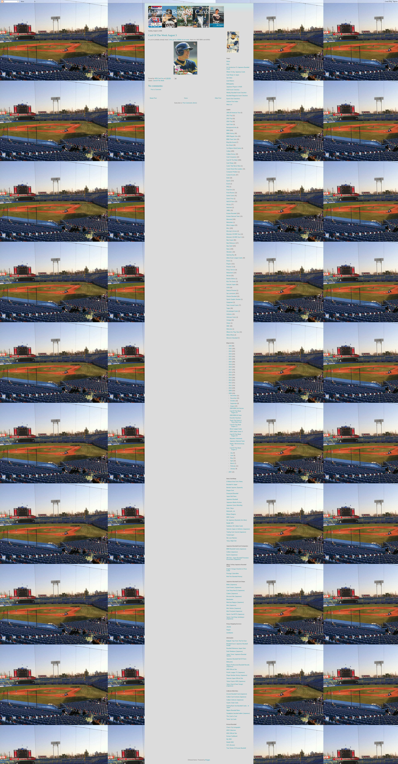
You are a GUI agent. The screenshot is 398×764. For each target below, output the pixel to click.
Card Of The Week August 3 (235, 448)
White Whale (230, 335)
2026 (230, 346)
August (232, 406)
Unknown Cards (231, 317)
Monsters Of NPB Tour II (233, 237)
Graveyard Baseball (232, 493)
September (233, 403)
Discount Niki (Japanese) (233, 596)
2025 (230, 348)
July (231, 453)
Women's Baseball (232, 338)
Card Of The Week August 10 (235, 435)
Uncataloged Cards (232, 311)
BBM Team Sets (231, 139)
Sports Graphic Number (233, 299)
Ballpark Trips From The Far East (236, 641)
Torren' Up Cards (231, 719)
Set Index (229, 78)
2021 (230, 359)
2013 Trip (229, 115)
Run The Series (231, 281)
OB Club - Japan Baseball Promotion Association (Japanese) (237, 558)
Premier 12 (229, 266)
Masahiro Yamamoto (236, 438)
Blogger (207, 760)
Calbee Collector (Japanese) (234, 700)
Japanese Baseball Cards (179, 11)
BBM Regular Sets (232, 136)
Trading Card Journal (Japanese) (236, 532)
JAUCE (228, 627)
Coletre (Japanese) (232, 593)
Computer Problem (232, 172)
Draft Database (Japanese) (234, 651)
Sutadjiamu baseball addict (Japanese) (238, 713)
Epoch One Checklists (233, 98)
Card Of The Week (158, 80)
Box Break (229, 145)
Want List (229, 104)
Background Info (231, 127)
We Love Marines (231, 538)
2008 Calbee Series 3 (236, 431)
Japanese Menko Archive (234, 502)
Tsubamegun (230, 535)
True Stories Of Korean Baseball (236, 748)
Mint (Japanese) (231, 605)
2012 (230, 383)
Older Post (218, 98)
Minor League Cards (236, 429)
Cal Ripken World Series (233, 148)
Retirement (229, 273)
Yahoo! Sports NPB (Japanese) (235, 681)
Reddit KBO (230, 742)
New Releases (230, 243)
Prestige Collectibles (232, 573)
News (228, 249)
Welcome (229, 329)
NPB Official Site (231, 669)
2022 (230, 356)
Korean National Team (233, 216)
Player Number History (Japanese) (236, 675)
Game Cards (230, 195)
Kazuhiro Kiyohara (235, 418)
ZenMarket (229, 633)
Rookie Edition (230, 278)
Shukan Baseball (231, 296)
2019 (230, 364)
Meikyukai (229, 662)
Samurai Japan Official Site (234, 678)
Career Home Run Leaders (234, 169)
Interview (229, 207)
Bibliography (230, 84)
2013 (230, 380)
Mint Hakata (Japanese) (233, 608)
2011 (230, 385)
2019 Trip (229, 118)
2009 (230, 390)
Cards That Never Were (233, 166)
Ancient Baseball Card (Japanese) (236, 694)
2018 (230, 367)
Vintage (228, 320)
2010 (230, 388)
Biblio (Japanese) (231, 584)
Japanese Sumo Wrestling (234, 505)
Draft (227, 178)
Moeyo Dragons (231, 514)
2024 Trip (229, 121)
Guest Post (229, 198)
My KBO (229, 739)
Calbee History (230, 154)
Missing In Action (231, 231)
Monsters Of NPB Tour (233, 234)
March (232, 463)
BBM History (230, 133)
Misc (227, 228)
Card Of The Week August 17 (235, 425)
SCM (227, 287)
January (232, 468)
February (233, 466)
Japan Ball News (231, 496)
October (232, 401)
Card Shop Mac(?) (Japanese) (235, 590)
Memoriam (229, 222)
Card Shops (230, 163)
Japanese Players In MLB (234, 87)
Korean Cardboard (231, 736)
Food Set (229, 189)
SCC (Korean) (230, 745)
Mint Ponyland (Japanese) (234, 611)
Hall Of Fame (230, 201)
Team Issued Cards (232, 305)
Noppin (228, 630)
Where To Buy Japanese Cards (235, 72)
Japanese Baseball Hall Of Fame (236, 659)
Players (228, 264)
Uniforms (229, 314)
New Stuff (229, 246)
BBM (227, 130)
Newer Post (153, 98)
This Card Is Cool (231, 716)
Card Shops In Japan (232, 75)
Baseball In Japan (231, 484)
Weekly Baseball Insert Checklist (236, 92)
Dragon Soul (230, 490)
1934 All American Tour (233, 112)
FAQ (227, 64)
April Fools (229, 124)
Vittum (228, 323)
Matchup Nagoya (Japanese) (235, 602)
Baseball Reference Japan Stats (236, 648)
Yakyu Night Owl (231, 541)
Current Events (230, 175)
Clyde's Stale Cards (232, 703)
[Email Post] (175, 78)
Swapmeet (229, 302)
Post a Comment (156, 89)
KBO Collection (231, 730)
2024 (230, 351)
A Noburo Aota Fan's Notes (234, 481)
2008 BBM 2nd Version (237, 408)
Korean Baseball (231, 213)
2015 (230, 375)
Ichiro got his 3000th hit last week (179, 39)
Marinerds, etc (230, 511)
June (232, 455)
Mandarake (229, 599)
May (231, 458)
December (233, 395)
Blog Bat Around (231, 142)
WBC (228, 326)
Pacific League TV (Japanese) (235, 672)
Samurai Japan (230, 284)
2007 (230, 472)
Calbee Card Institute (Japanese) (236, 697)
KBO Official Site (231, 733)
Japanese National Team (237, 441)
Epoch (228, 181)
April (231, 461)
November (233, 398)
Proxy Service (230, 269)
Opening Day (230, 255)
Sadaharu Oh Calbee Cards (234, 526)
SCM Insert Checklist (232, 90)
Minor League (230, 225)
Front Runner (230, 192)
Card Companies (231, 157)
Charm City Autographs (233, 727)
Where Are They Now (232, 332)
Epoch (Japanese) (231, 555)
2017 (230, 369)
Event (228, 184)
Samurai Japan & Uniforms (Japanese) (238, 529)
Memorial (229, 219)
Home (186, 98)
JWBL (228, 210)
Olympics (229, 252)
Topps (228, 308)
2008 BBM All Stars (236, 415)
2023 (230, 354)
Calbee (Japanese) (232, 552)
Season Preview (231, 290)
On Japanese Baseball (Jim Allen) (236, 520)
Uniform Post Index (232, 101)
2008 (230, 393)
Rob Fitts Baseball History (234, 576)
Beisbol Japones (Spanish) (234, 487)
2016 (230, 372)
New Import (229, 240)
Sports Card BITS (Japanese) (235, 614)
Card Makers (230, 81)
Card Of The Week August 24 (235, 411)
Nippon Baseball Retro (233, 710)
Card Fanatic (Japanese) (233, 587)
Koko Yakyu (230, 508)
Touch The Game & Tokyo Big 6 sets (235, 421)
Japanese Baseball (232, 499)
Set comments (230, 293)
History (228, 204)
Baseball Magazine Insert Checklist (237, 95)
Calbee (228, 151)
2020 (230, 362)
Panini (228, 261)
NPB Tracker (230, 517)
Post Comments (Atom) (190, 103)
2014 (230, 377)
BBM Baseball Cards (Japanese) (236, 549)
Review (228, 275)
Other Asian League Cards (234, 258)
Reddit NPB (230, 523)
